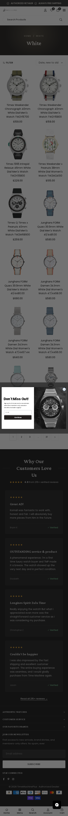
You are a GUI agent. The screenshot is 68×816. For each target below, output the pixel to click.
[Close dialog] (64, 389)
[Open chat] (57, 805)
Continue (17, 417)
